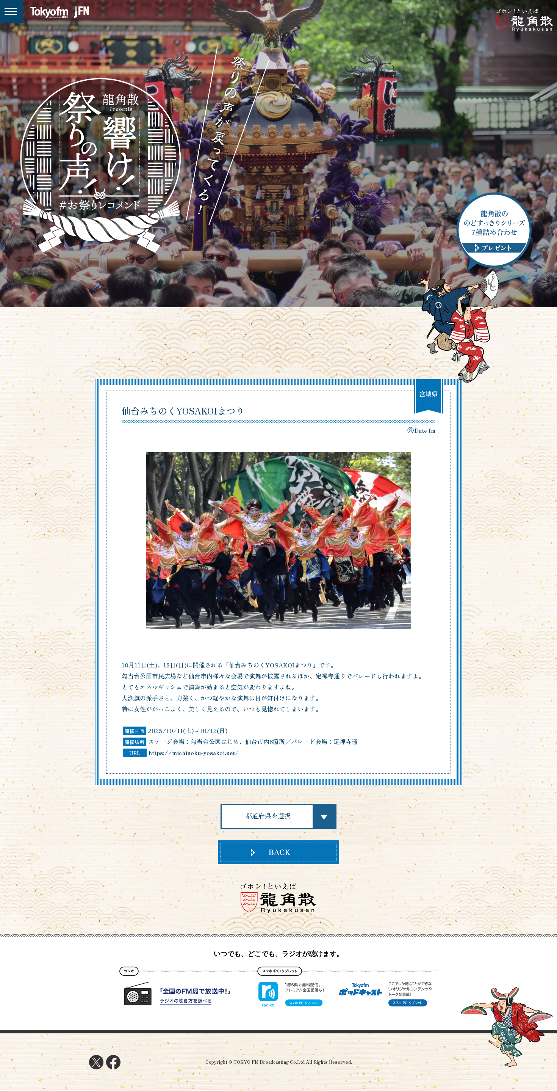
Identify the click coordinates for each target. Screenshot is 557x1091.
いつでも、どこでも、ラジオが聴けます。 (278, 954)
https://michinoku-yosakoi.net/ (194, 752)
